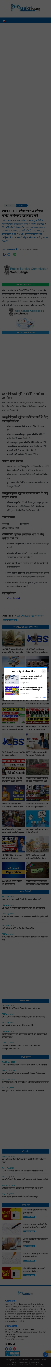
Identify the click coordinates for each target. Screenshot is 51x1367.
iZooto (44, 697)
